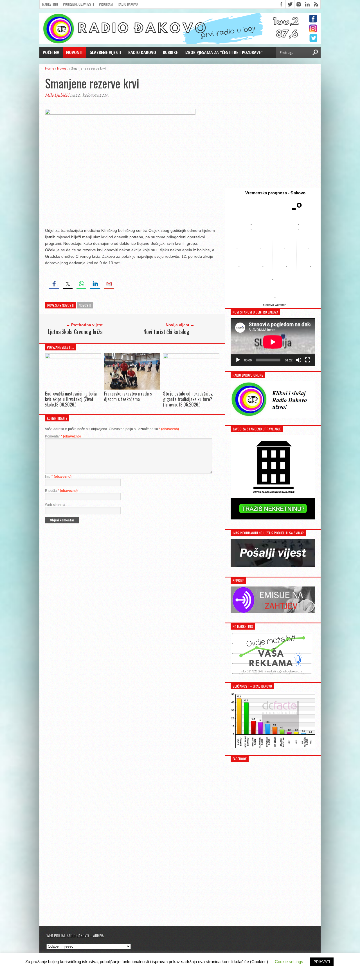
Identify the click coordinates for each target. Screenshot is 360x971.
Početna (51, 52)
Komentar (63, 436)
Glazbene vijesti (105, 52)
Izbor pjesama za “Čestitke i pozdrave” (223, 52)
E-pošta (61, 491)
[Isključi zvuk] (299, 360)
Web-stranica (55, 505)
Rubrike (170, 52)
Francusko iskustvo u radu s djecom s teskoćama (128, 396)
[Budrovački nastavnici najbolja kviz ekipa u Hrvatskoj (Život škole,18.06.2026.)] (73, 357)
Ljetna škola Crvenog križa (75, 331)
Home (49, 68)
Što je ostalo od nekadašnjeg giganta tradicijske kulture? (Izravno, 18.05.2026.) (188, 399)
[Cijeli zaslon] (307, 360)
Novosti (74, 52)
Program (106, 4)
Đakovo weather (274, 304)
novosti (85, 305)
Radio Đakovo (128, 4)
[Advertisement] (273, 145)
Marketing (50, 4)
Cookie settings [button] (289, 961)
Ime (58, 477)
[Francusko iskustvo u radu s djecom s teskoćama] (132, 388)
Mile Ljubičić (57, 95)
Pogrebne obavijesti (78, 4)
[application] (273, 342)
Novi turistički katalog (166, 331)
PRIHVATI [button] (322, 962)
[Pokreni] (238, 360)
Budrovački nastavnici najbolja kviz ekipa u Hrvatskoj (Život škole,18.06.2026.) (71, 399)
